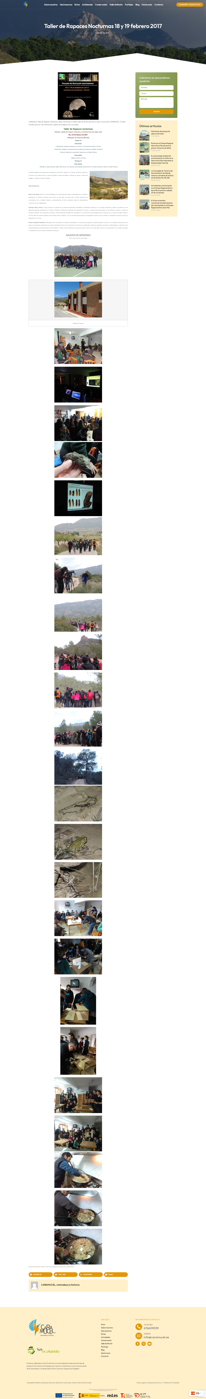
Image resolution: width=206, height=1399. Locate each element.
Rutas (77, 4)
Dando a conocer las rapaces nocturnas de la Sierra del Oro (57, 1266)
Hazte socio (147, 4)
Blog (137, 4)
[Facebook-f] (137, 1344)
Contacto (158, 4)
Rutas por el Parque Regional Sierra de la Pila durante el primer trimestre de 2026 (162, 145)
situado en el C (68, 172)
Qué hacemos (66, 4)
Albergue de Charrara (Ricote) (78, 138)
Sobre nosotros (50, 4)
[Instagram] (143, 1344)
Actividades (87, 4)
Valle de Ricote (116, 4)
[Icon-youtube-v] (149, 1344)
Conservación (101, 4)
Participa (129, 4)
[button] (41, 1274)
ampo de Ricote (76, 172)
